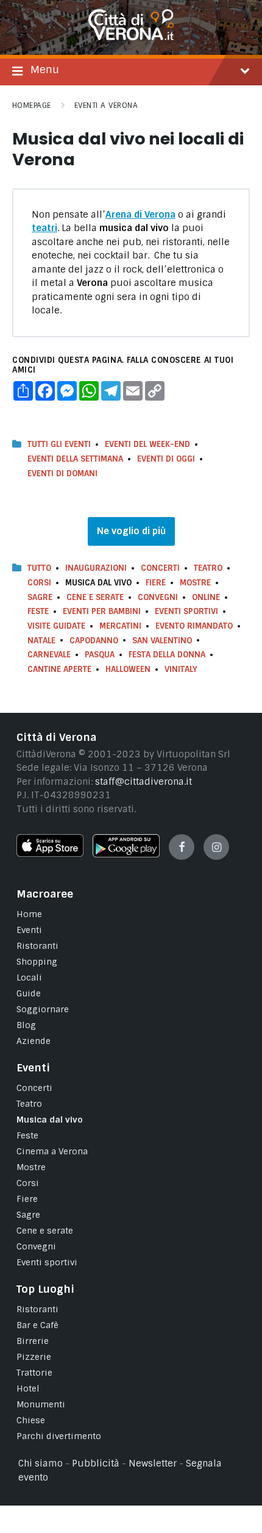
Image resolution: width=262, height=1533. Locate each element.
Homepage (31, 105)
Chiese (30, 1420)
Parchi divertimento (58, 1436)
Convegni (158, 597)
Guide (28, 993)
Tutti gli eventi (59, 444)
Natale (41, 640)
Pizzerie (33, 1356)
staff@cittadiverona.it (143, 782)
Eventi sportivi (46, 1262)
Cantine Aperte (59, 669)
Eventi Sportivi (186, 611)
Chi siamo (40, 1463)
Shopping (36, 961)
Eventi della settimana (75, 459)
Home (29, 914)
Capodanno (93, 640)
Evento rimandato (194, 626)
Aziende (33, 1040)
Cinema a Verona (52, 1151)
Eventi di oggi (166, 459)
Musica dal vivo (49, 1119)
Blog (26, 1025)
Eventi (29, 929)
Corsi (39, 582)
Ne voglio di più (131, 531)
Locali (29, 977)
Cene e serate (95, 597)
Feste (38, 611)
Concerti (160, 568)
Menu (44, 69)
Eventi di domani (62, 473)
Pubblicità (95, 1463)
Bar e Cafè (37, 1325)
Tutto (39, 568)
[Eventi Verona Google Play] (126, 854)
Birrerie (32, 1340)
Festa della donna (167, 654)
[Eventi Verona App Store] (49, 854)
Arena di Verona (140, 215)
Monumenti (40, 1404)
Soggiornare (42, 1009)
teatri (44, 228)
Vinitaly (181, 669)
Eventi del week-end (147, 444)
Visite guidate (56, 626)
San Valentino (162, 640)
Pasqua (100, 654)
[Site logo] (131, 37)
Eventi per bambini (102, 611)
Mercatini (120, 626)
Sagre (39, 597)
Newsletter (153, 1463)
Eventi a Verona (106, 105)
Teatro (208, 568)
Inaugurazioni (96, 568)
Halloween (127, 669)
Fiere (156, 582)
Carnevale (49, 654)
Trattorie (34, 1372)
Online (206, 597)
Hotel (28, 1388)
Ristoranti (37, 945)
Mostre (195, 582)
